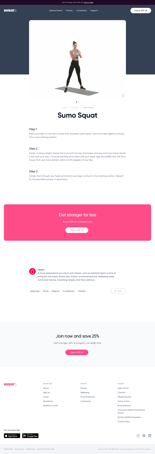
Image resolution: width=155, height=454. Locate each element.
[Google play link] (30, 435)
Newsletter (48, 401)
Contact (121, 392)
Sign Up (46, 392)
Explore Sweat (55, 10)
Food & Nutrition (88, 397)
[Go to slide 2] (78, 101)
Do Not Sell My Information (129, 417)
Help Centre (123, 388)
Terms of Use (123, 401)
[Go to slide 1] (76, 101)
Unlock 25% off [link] (76, 230)
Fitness (84, 388)
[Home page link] (10, 10)
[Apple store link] (12, 435)
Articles (69, 10)
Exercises (75, 108)
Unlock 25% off (140, 10)
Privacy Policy (8, 449)
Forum (46, 397)
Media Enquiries (124, 397)
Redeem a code (50, 405)
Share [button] (119, 291)
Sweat (64, 108)
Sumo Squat (88, 107)
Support (94, 10)
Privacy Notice (124, 405)
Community (82, 10)
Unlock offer (88, 2)
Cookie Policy (124, 421)
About (46, 388)
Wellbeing (85, 392)
